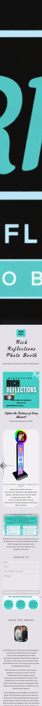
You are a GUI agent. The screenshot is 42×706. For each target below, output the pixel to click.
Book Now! (21, 592)
